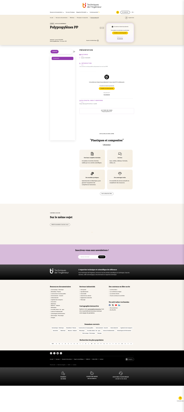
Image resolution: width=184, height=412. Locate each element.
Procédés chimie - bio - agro (57, 309)
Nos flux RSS (113, 310)
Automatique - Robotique (57, 289)
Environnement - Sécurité (57, 295)
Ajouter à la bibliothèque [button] (91, 40)
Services (120, 157)
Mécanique (53, 307)
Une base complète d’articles (92, 157)
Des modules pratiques (92, 177)
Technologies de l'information (58, 313)
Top (53, 343)
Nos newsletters (114, 308)
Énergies (53, 317)
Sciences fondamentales (57, 311)
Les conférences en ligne (115, 291)
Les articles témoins (114, 293)
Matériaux (53, 303)
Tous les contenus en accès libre (117, 295)
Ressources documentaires (56, 12)
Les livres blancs (113, 289)
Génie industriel (54, 297)
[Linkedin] (119, 305)
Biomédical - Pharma (56, 291)
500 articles (106, 144)
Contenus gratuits (94, 12)
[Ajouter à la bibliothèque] (97, 40)
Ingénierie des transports (57, 299)
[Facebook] (110, 305)
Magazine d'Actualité (81, 12)
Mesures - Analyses (55, 305)
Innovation (53, 301)
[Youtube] (116, 305)
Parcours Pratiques (70, 12)
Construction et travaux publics (58, 293)
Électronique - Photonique (57, 315)
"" (107, 140)
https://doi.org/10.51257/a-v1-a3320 (88, 103)
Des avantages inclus (120, 177)
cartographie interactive (94, 309)
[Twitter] (113, 305)
